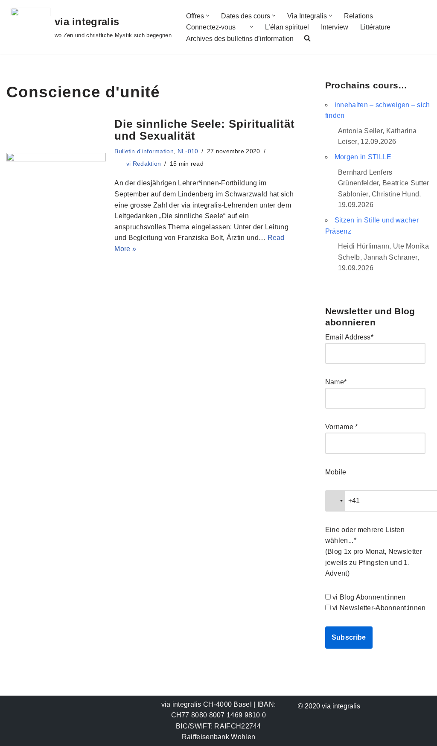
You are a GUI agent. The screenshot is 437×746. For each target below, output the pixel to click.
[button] (207, 15)
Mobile (336, 472)
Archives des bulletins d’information (240, 38)
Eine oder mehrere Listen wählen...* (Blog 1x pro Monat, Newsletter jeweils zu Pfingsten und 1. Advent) (373, 551)
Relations (358, 16)
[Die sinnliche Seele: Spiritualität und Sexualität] (56, 186)
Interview (334, 27)
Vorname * (341, 426)
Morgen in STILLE (363, 157)
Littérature (375, 27)
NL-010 (188, 151)
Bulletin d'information (144, 151)
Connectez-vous (211, 27)
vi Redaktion (143, 163)
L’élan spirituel (287, 27)
